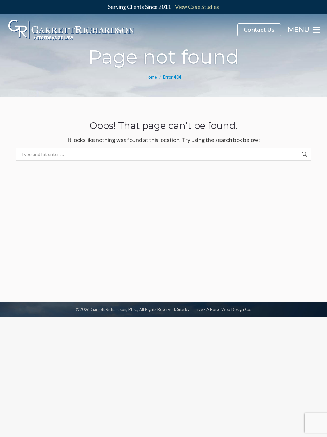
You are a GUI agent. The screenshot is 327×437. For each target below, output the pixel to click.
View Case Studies (197, 7)
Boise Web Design (227, 309)
